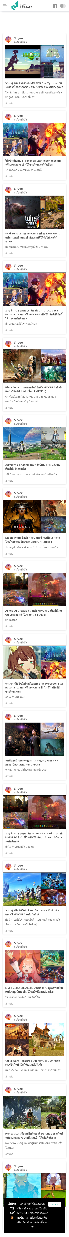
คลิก (26, 1217)
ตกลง (55, 1204)
